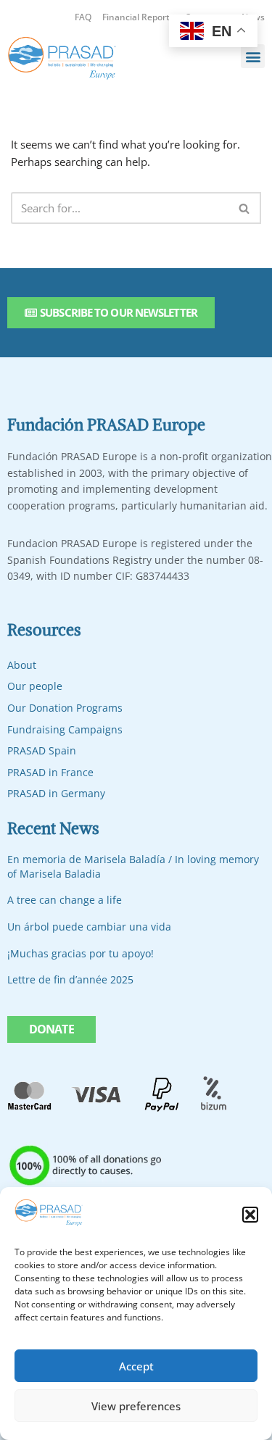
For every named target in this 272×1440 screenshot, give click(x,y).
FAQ (83, 17)
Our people (34, 686)
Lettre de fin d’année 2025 (70, 979)
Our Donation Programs (65, 708)
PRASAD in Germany (56, 793)
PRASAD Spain (41, 750)
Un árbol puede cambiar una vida (89, 926)
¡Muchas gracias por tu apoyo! (80, 953)
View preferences (136, 1406)
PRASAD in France (50, 772)
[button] (250, 1214)
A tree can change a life (64, 900)
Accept (136, 1366)
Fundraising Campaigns (65, 729)
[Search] (244, 208)
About (21, 665)
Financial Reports (138, 17)
